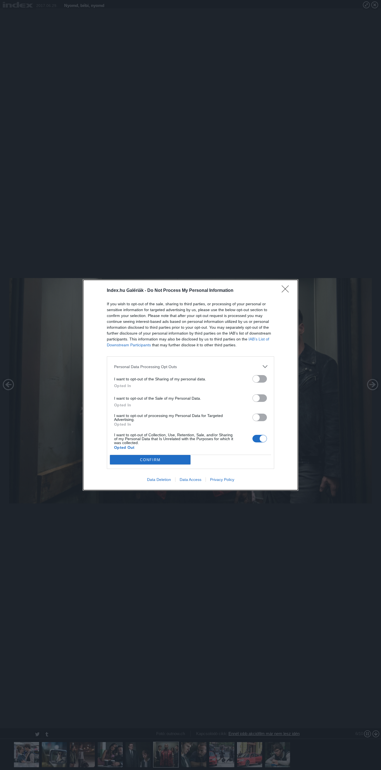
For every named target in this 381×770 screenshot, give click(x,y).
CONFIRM (150, 460)
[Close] (287, 290)
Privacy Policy (222, 479)
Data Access (190, 479)
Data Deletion (159, 479)
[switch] (259, 379)
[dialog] (190, 385)
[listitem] (190, 366)
